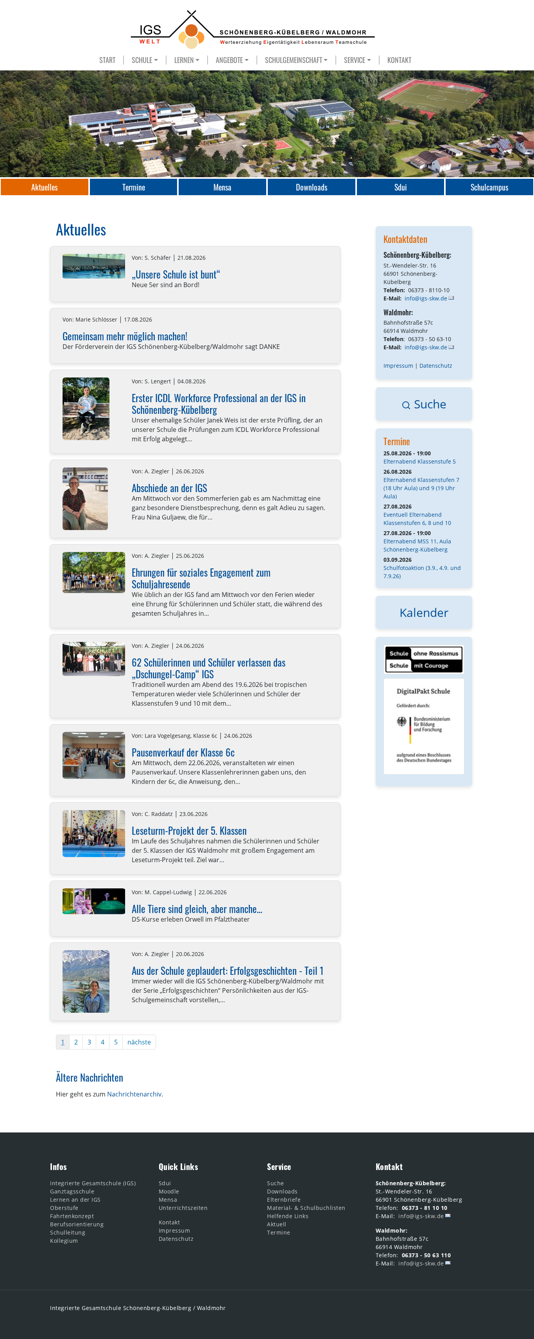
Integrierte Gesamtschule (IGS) (93, 1183)
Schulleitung (67, 1232)
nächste (139, 1042)
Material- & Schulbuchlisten (306, 1207)
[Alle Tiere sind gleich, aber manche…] (94, 901)
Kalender (424, 612)
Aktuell (277, 1224)
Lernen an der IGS (75, 1199)
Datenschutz (435, 365)
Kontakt (169, 1222)
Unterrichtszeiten (183, 1207)
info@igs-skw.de (426, 298)
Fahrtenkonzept (72, 1216)
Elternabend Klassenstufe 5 (419, 461)
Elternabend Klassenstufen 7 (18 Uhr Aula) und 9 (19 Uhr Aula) (421, 488)
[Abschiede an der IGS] (85, 498)
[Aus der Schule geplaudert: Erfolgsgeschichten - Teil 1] (86, 981)
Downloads (282, 1191)
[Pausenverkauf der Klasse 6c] (94, 755)
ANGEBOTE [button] (229, 60)
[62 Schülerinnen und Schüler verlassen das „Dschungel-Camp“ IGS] (94, 659)
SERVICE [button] (354, 60)
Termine (396, 441)
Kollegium (64, 1240)
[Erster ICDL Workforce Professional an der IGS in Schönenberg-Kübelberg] (86, 408)
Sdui (165, 1183)
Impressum (398, 365)
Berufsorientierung (77, 1224)
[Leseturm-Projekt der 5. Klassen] (94, 833)
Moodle (169, 1191)
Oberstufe (64, 1207)
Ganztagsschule (72, 1191)
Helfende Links (287, 1216)
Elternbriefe (284, 1199)
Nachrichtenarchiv (134, 1094)
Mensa (168, 1199)
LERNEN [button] (184, 60)
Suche (428, 404)
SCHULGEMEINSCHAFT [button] (293, 60)
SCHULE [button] (142, 60)
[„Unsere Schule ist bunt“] (94, 266)
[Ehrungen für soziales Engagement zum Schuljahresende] (94, 572)
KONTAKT (399, 60)
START (107, 60)
